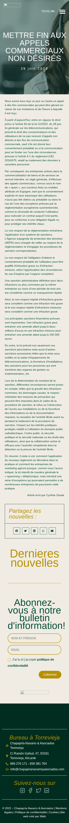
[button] (62, 11)
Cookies (54, 812)
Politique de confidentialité (31, 812)
